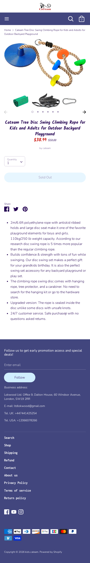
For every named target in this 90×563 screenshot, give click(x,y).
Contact (10, 468)
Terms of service (17, 490)
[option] (45, 73)
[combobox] (14, 161)
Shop (7, 445)
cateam (47, 148)
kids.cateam (31, 552)
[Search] (71, 17)
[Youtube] (13, 511)
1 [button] (32, 112)
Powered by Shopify (51, 552)
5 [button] (53, 111)
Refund (9, 460)
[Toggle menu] (6, 18)
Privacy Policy (16, 483)
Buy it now (45, 190)
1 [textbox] (8, 163)
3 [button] (43, 111)
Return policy (15, 498)
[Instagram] (20, 511)
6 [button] (58, 111)
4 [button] (48, 111)
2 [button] (38, 111)
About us (11, 475)
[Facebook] (6, 511)
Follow (19, 377)
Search (9, 437)
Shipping (11, 452)
